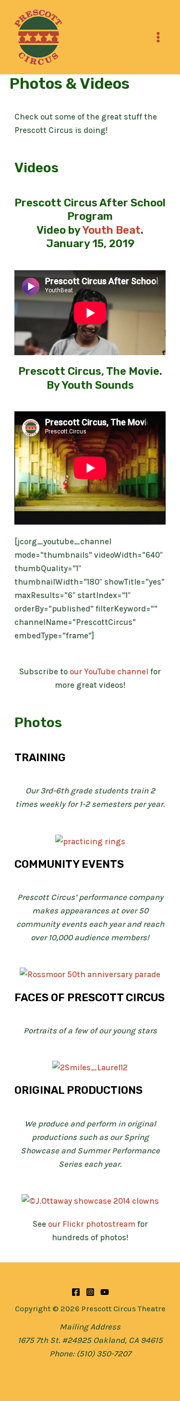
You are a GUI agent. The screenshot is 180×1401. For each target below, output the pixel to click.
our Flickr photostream (91, 1224)
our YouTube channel (109, 671)
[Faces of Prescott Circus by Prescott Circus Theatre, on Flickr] (90, 1066)
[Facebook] (76, 1292)
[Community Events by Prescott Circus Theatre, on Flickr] (90, 974)
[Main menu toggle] (158, 37)
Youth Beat (111, 230)
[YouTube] (104, 1292)
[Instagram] (90, 1292)
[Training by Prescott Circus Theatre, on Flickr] (90, 840)
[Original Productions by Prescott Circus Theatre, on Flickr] (90, 1200)
